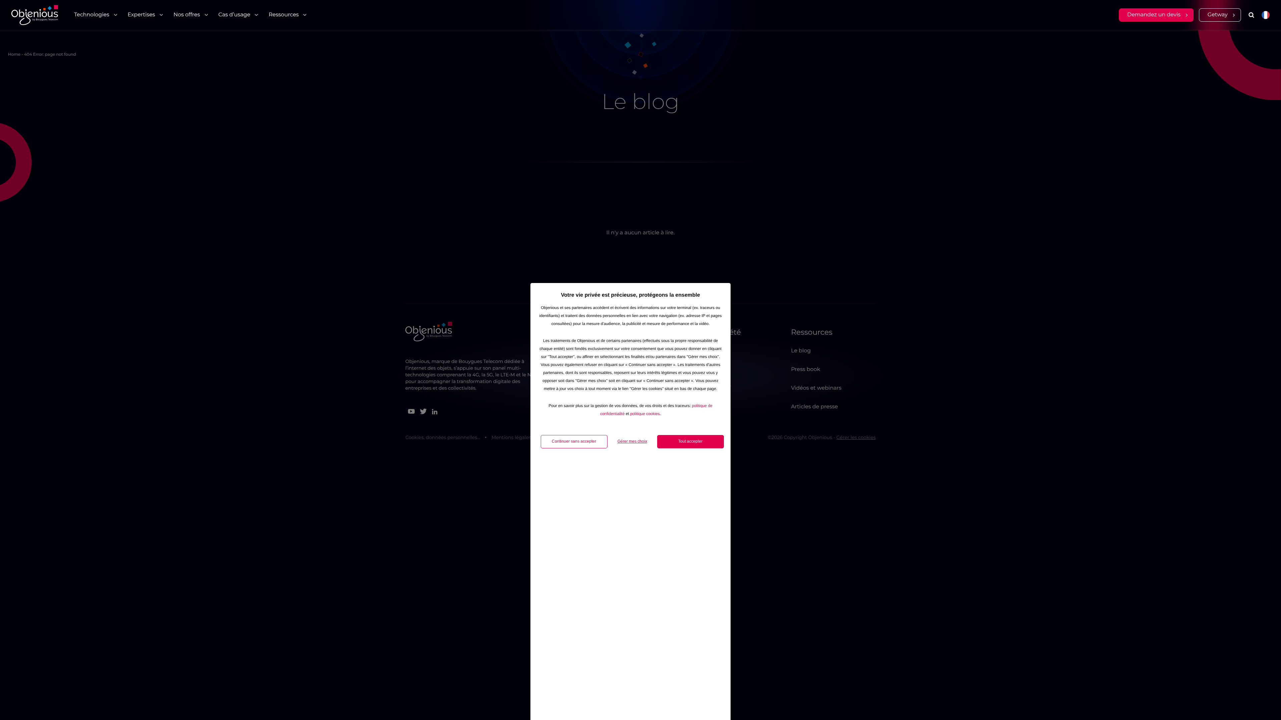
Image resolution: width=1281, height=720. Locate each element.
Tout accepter (690, 441)
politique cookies (645, 413)
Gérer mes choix (632, 441)
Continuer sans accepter (574, 441)
